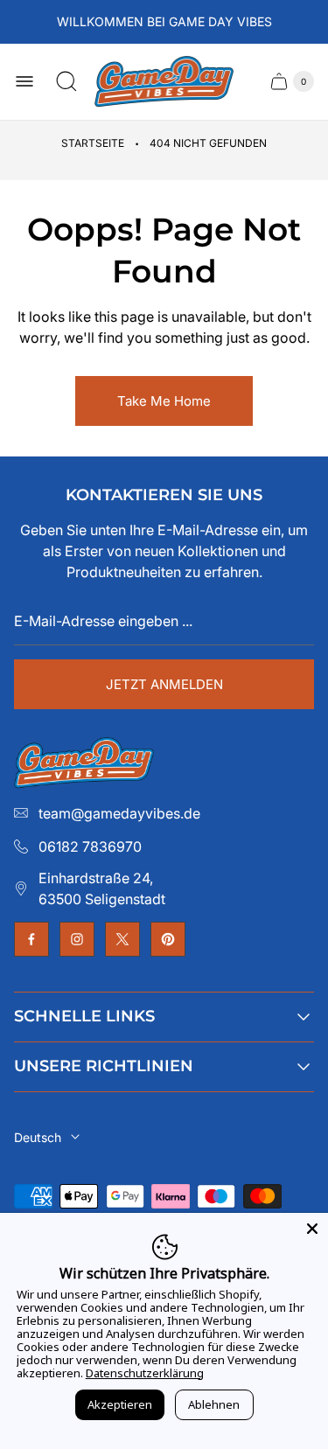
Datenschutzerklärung (145, 1373)
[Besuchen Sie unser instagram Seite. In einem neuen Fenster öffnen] (76, 939)
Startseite (92, 143)
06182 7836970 (90, 846)
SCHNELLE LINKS (84, 1016)
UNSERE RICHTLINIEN (103, 1066)
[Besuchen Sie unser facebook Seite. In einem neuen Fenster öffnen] (31, 939)
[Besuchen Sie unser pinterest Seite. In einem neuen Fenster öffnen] (167, 939)
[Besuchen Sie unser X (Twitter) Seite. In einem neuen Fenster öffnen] (122, 939)
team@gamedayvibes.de (119, 813)
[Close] (312, 1228)
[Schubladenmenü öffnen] (24, 81)
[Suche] (66, 81)
